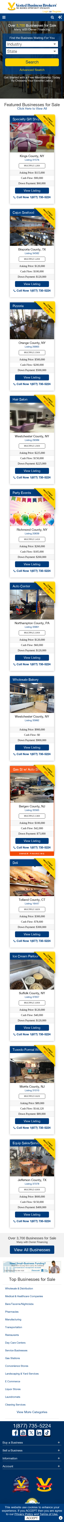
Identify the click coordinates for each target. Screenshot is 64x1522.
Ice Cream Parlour (25, 956)
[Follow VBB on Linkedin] (39, 1432)
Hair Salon (20, 399)
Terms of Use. (49, 1514)
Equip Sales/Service (27, 1143)
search (32, 62)
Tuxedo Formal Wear (28, 1049)
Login (46, 11)
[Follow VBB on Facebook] (15, 1432)
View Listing (32, 190)
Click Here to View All (32, 108)
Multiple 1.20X (32, 259)
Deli (15, 863)
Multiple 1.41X (32, 539)
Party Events (22, 493)
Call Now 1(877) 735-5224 (33, 197)
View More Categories (32, 1412)
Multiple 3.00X (32, 1003)
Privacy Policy (24, 1514)
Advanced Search (32, 70)
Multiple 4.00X (32, 1189)
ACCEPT (32, 1518)
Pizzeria (18, 306)
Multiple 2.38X (32, 816)
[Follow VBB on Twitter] (31, 1432)
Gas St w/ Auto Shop (28, 769)
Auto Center (21, 586)
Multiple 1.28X (32, 165)
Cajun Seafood (23, 212)
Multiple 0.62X (32, 1096)
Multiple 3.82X (32, 909)
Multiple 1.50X (32, 446)
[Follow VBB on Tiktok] (47, 1432)
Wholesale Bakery (26, 679)
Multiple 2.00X (32, 633)
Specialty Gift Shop (26, 119)
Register (56, 11)
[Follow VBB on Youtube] (23, 1432)
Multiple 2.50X (32, 352)
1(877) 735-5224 (32, 1426)
